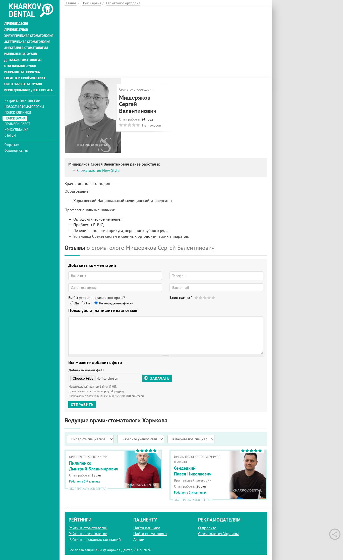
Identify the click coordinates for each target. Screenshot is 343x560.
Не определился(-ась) (116, 303)
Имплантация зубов (20, 54)
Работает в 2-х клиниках (190, 493)
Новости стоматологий (24, 106)
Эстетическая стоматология (27, 42)
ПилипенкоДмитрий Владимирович (93, 466)
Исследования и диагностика (28, 90)
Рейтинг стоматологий (88, 527)
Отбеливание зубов (20, 66)
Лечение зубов (16, 30)
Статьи (10, 135)
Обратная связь (16, 150)
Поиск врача (15, 118)
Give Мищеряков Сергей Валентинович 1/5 (196, 297)
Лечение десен (16, 24)
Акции (138, 539)
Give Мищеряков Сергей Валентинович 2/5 (201, 297)
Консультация (16, 129)
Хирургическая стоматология (28, 36)
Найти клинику (146, 527)
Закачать (159, 378)
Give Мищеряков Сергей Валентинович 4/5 (209, 297)
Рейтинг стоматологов (88, 533)
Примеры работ (17, 123)
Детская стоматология (22, 60)
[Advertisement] (166, 42)
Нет (89, 303)
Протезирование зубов (23, 84)
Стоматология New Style (98, 170)
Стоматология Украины (218, 533)
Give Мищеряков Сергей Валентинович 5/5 (213, 297)
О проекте (12, 144)
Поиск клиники (18, 112)
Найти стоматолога (150, 533)
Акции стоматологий (22, 100)
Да (77, 303)
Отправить (82, 404)
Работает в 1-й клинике (84, 481)
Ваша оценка (180, 297)
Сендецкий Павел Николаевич (192, 471)
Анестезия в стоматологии (26, 48)
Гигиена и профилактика (24, 78)
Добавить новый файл (86, 370)
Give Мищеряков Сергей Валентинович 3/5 (205, 297)
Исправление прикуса (22, 72)
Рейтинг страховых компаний (95, 539)
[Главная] (31, 10)
